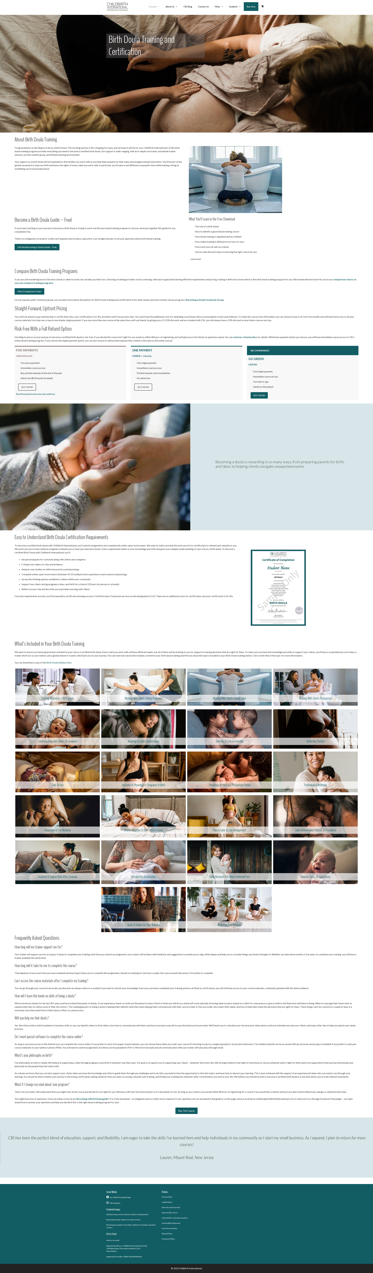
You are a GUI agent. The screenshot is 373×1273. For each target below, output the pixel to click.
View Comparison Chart (29, 291)
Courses (152, 6)
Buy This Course (186, 1110)
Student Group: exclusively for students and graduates (127, 1214)
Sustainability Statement (171, 1223)
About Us (170, 6)
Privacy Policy (167, 1197)
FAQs (217, 6)
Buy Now (251, 6)
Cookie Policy (167, 1202)
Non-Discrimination (169, 1228)
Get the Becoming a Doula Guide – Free (37, 247)
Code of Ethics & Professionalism (175, 1218)
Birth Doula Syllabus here (58, 662)
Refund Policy (167, 1234)
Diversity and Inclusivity (171, 1207)
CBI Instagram (114, 1203)
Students (233, 6)
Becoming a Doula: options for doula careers (123, 1220)
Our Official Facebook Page (120, 1197)
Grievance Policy (168, 1239)
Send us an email (112, 1240)
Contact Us (203, 6)
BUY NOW (27, 387)
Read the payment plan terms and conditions (35, 394)
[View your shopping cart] (262, 6)
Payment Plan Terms (170, 1213)
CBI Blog (187, 6)
